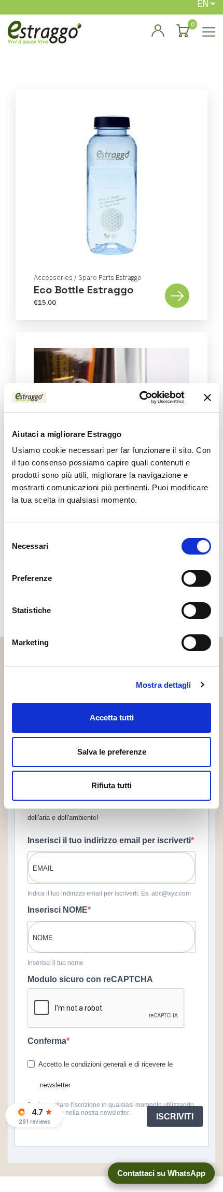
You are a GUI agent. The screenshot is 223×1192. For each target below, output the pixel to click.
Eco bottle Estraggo (83, 289)
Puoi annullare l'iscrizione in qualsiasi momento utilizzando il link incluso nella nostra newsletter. (110, 1108)
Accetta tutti (112, 717)
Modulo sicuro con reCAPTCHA (90, 979)
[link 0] (140, 397)
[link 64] (157, 31)
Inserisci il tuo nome (55, 963)
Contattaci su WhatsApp (161, 1173)
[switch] (196, 578)
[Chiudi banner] (207, 397)
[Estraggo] (44, 31)
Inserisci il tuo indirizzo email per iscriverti (109, 840)
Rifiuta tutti (111, 785)
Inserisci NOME (57, 910)
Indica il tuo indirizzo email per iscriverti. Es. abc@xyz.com (109, 893)
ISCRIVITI (174, 1116)
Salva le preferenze (111, 751)
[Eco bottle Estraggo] (111, 182)
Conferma (46, 1041)
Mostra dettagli (163, 684)
